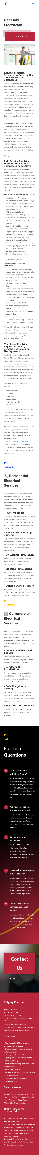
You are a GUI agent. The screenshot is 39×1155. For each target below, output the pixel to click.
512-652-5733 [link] (13, 982)
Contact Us (19, 963)
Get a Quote (20, 36)
